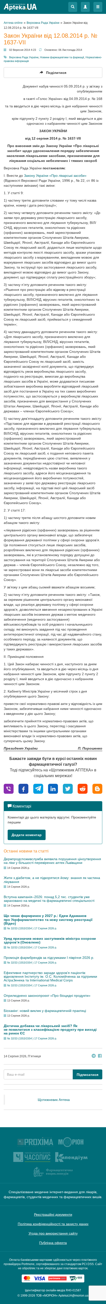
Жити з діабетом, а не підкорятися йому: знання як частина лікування (52, 879)
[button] (72, 7)
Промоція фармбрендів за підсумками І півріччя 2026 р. (49, 958)
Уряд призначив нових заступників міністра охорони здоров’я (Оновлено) (50, 940)
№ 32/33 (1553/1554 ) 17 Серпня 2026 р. (32, 928)
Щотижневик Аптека (54, 1100)
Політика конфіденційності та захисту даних (53, 1224)
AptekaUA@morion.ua (73, 1295)
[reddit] (83, 788)
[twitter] (68, 788)
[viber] (9, 788)
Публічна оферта (53, 1243)
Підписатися (87, 1075)
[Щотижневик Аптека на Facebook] (99, 1056)
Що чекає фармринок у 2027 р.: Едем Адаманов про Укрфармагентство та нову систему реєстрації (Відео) (48, 919)
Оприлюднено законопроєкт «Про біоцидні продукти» (47, 996)
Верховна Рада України (23, 57)
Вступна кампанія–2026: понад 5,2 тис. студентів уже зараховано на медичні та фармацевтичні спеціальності (49, 899)
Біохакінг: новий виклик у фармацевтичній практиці (45, 1011)
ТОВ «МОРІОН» (47, 1295)
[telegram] (38, 788)
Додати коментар (27, 835)
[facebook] (23, 788)
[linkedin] (53, 788)
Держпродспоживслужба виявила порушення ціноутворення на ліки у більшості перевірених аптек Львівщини (52, 861)
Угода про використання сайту (53, 1233)
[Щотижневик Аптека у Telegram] (93, 1056)
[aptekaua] (97, 788)
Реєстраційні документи (53, 1214)
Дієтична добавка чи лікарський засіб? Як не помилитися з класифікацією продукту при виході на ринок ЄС (50, 1029)
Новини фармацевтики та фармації (62, 57)
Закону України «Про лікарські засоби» (55, 176)
